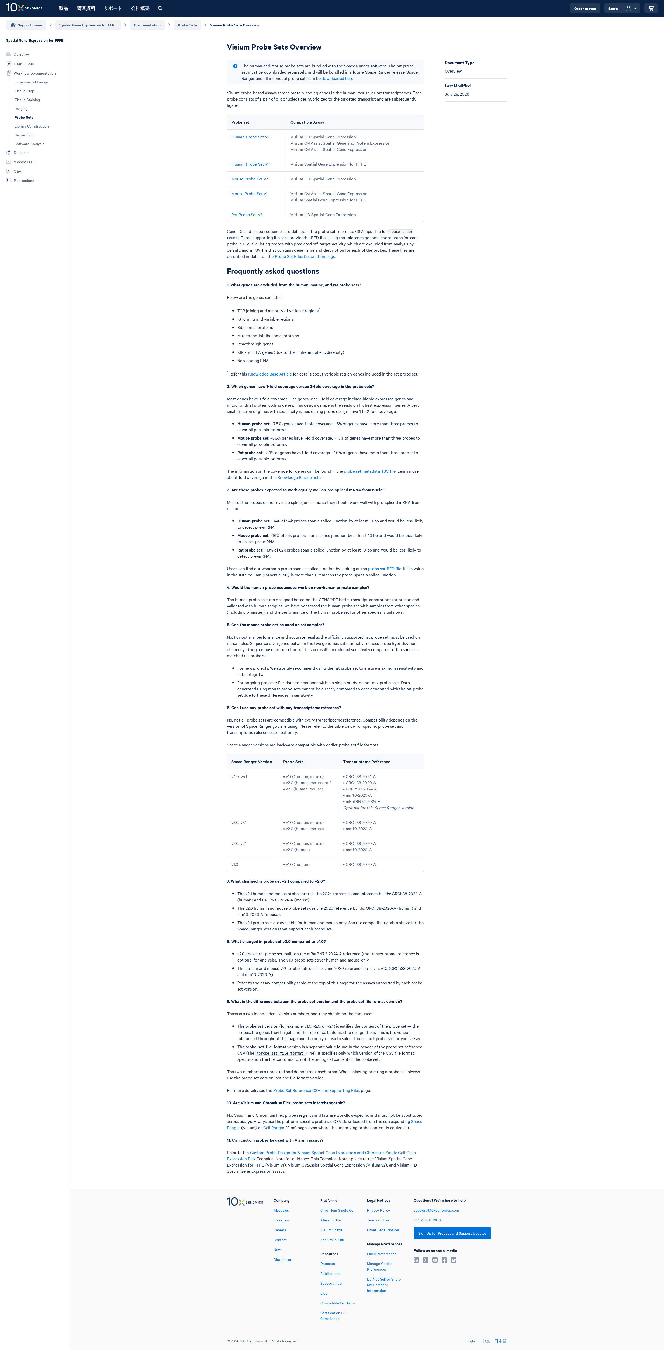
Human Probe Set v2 (250, 136)
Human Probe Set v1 (250, 164)
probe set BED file (384, 568)
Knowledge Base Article (270, 374)
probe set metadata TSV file (370, 471)
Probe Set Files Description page (305, 256)
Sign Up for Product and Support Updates (452, 1233)
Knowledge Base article (299, 477)
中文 (486, 1341)
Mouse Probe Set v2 (249, 178)
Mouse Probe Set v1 (249, 193)
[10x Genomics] (245, 1259)
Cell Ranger (274, 1127)
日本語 (500, 1341)
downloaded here (337, 78)
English (472, 1341)
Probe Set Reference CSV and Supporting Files (316, 1090)
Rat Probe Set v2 (246, 214)
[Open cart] (651, 8)
